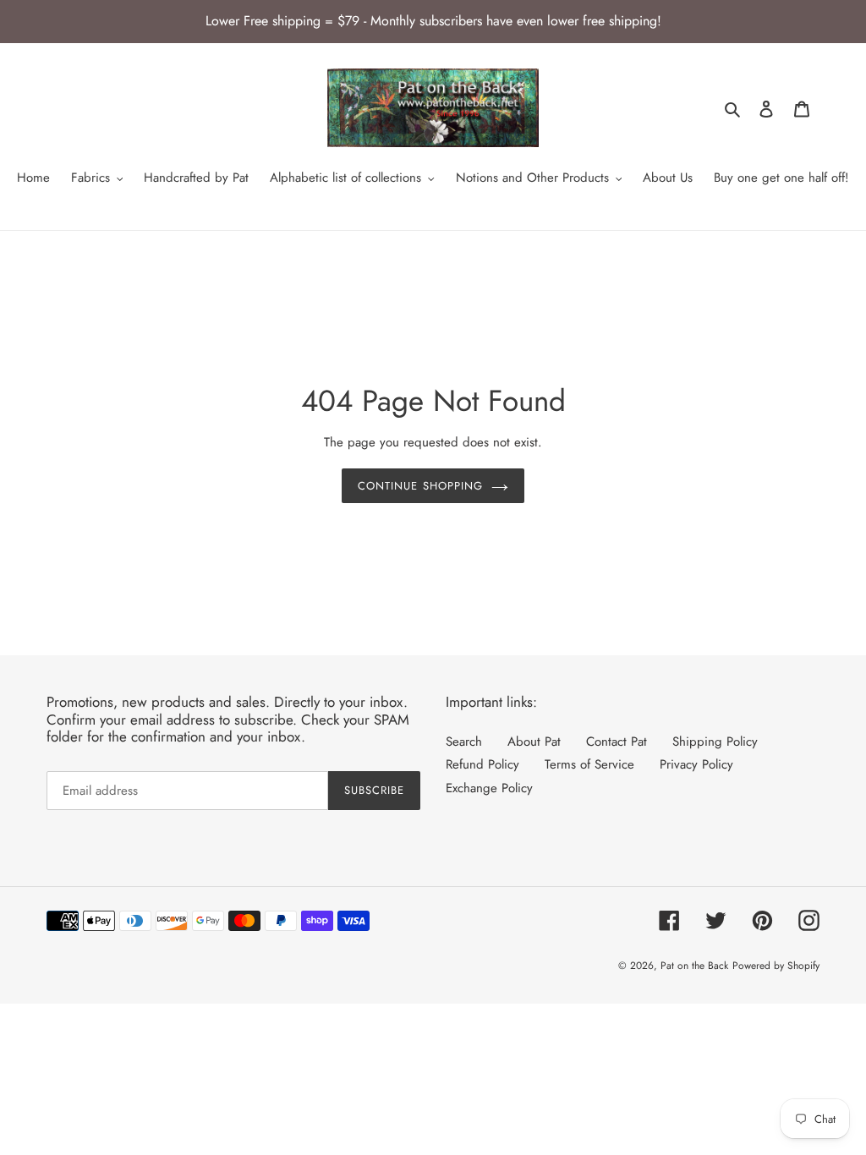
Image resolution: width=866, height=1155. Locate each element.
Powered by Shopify (775, 965)
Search (464, 741)
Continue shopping (420, 486)
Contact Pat (616, 741)
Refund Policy (482, 764)
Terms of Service (589, 764)
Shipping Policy (715, 741)
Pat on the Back (694, 965)
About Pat (534, 741)
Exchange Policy (489, 788)
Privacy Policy (696, 764)
